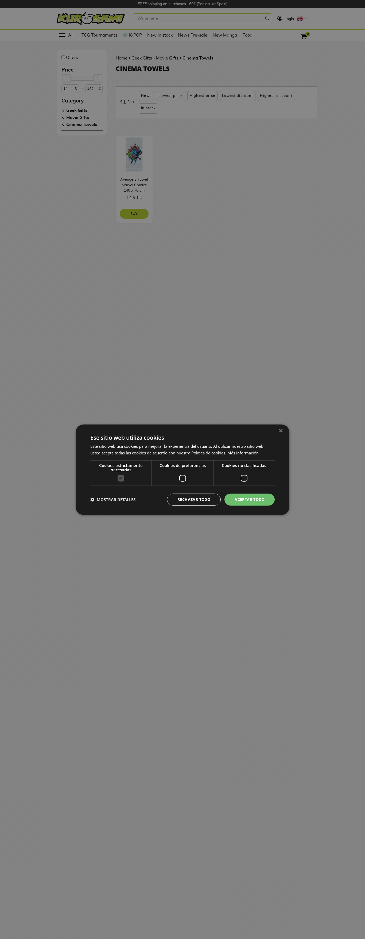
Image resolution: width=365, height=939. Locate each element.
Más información (243, 452)
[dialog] (182, 469)
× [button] (281, 431)
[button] (112, 499)
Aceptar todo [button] (250, 499)
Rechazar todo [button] (193, 499)
